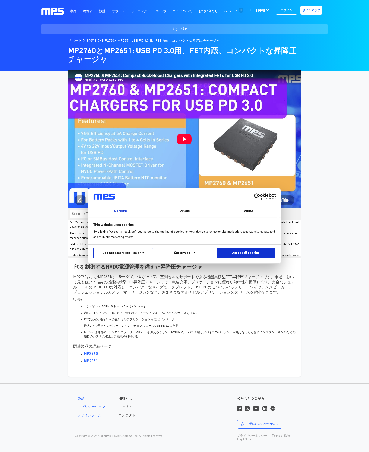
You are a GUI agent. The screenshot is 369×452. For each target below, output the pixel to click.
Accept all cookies (246, 253)
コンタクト (126, 415)
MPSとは (125, 398)
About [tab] (248, 211)
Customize (182, 253)
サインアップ (311, 10)
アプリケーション (91, 407)
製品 (81, 398)
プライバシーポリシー (252, 435)
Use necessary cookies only (123, 253)
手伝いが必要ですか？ (264, 424)
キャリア (125, 407)
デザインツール (90, 415)
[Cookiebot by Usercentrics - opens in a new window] (257, 196)
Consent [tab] (120, 211)
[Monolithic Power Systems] (52, 11)
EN (250, 10)
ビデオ (92, 41)
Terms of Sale (281, 435)
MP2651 (91, 361)
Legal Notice (245, 439)
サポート (75, 41)
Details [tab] (184, 211)
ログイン (287, 10)
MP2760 (91, 354)
